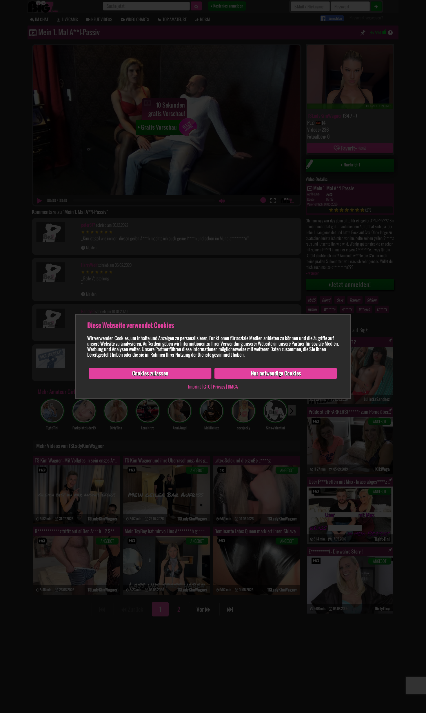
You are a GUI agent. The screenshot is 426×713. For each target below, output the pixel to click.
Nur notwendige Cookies (276, 373)
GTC (206, 386)
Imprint (194, 386)
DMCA (233, 386)
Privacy (219, 386)
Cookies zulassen (150, 373)
